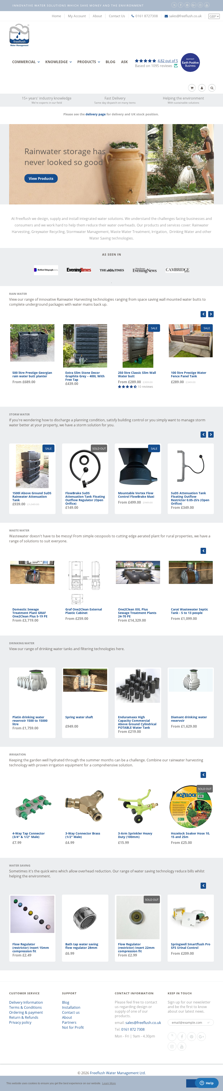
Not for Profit (73, 1027)
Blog (110, 61)
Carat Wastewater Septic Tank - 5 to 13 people (189, 611)
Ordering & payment (26, 1012)
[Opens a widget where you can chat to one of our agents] (207, 1083)
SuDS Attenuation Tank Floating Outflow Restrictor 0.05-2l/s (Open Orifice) (190, 498)
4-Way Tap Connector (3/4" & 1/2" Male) (28, 835)
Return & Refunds (23, 1017)
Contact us (71, 1012)
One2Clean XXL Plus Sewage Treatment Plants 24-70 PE (137, 612)
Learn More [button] (109, 1083)
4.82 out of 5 (168, 60)
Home (56, 16)
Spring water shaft (79, 717)
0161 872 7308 (133, 1029)
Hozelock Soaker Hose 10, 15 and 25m (190, 835)
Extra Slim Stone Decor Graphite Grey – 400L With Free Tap (85, 376)
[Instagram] (200, 5)
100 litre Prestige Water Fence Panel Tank (188, 374)
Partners (69, 1022)
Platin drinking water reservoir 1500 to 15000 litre (29, 720)
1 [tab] (111, 283)
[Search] (212, 88)
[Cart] (192, 88)
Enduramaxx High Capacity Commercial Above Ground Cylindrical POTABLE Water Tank (137, 722)
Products (86, 61)
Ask (124, 61)
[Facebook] (180, 5)
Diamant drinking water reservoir (189, 719)
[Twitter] (174, 5)
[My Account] (202, 88)
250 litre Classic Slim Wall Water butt (137, 374)
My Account (77, 16)
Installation (71, 1007)
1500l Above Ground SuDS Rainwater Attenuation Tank (31, 496)
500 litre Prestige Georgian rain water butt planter (32, 374)
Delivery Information (26, 1002)
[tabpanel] (46, 270)
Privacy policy (20, 1022)
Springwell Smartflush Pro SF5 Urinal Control (190, 946)
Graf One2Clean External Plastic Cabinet (83, 611)
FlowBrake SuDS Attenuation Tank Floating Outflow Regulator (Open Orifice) (85, 498)
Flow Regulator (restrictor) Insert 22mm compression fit (136, 947)
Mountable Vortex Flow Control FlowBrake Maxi (136, 495)
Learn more (39, 183)
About (97, 16)
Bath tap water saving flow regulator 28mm (81, 946)
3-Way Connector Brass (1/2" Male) (82, 835)
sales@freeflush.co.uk (185, 16)
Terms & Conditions (25, 1007)
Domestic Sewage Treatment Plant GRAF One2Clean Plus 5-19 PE (29, 612)
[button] (208, 1022)
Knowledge (56, 61)
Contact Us (117, 16)
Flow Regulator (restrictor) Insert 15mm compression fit (30, 947)
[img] (156, 60)
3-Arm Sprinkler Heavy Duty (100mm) (135, 835)
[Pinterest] (187, 5)
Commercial (24, 61)
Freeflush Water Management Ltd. (118, 1073)
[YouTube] (206, 5)
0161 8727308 (146, 16)
